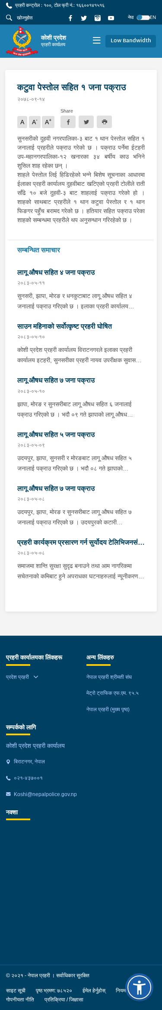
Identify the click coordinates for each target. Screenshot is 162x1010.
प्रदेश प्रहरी (17, 677)
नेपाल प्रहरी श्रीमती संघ (109, 677)
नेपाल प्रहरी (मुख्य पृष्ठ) (108, 709)
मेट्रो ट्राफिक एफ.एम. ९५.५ (112, 693)
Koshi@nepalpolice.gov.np (45, 794)
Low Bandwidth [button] (131, 41)
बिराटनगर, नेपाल (29, 762)
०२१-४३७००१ (28, 778)
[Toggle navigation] (96, 41)
